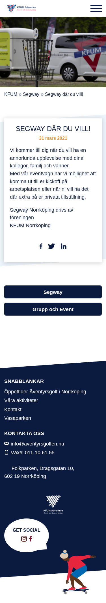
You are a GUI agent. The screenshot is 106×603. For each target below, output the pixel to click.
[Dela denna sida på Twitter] (51, 247)
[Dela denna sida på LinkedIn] (63, 247)
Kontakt (12, 409)
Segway (31, 94)
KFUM (10, 94)
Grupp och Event (53, 309)
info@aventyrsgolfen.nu (37, 444)
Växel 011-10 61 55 (33, 452)
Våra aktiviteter (21, 400)
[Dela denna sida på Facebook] (41, 247)
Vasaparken (17, 418)
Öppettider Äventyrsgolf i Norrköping (45, 391)
